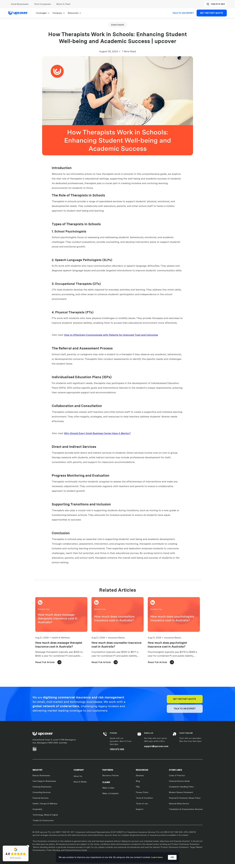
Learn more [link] (157, 857)
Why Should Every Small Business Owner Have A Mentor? (97, 433)
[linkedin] (34, 749)
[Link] (19, 13)
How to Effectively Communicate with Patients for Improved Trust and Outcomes (111, 334)
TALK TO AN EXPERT (183, 13)
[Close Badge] (27, 846)
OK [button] (172, 857)
